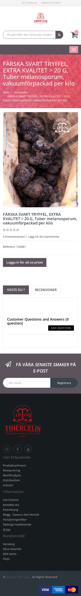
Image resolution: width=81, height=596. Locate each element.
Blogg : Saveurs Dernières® (21, 514)
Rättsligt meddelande (17, 524)
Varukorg (9, 544)
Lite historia (10, 500)
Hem (6, 92)
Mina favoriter (12, 549)
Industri (8, 485)
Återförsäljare (12, 475)
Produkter (20, 92)
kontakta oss (11, 505)
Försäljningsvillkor (15, 519)
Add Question (61, 328)
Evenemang (10, 510)
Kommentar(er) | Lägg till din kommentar (31, 236)
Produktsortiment (14, 465)
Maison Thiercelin (18, 577)
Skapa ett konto (51, 3)
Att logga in (29, 3)
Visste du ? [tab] (16, 290)
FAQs (6, 559)
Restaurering (11, 470)
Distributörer (11, 480)
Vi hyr (6, 529)
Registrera (64, 383)
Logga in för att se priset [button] (24, 262)
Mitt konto (9, 554)
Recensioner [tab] (46, 290)
